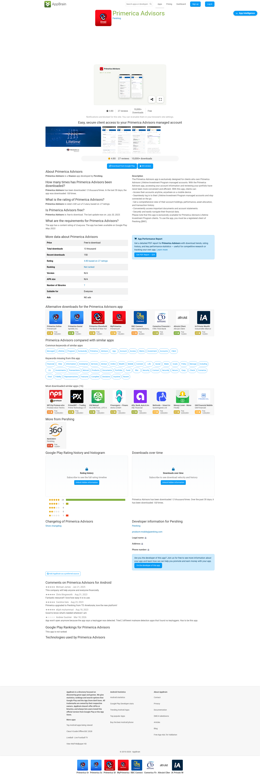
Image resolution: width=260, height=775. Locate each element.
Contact (155, 370)
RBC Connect (137, 326)
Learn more (162, 249)
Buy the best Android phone (121, 722)
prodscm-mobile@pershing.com (147, 532)
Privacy (157, 704)
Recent (126, 377)
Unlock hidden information (87, 482)
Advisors (104, 351)
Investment (152, 351)
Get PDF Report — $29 (145, 255)
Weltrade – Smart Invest (161, 405)
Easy (184, 370)
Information (71, 364)
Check (192, 370)
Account (123, 351)
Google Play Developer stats (122, 704)
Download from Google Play (123, 166)
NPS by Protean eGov (56, 405)
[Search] (151, 4)
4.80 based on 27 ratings (96, 261)
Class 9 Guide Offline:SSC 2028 (79, 731)
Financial (50, 364)
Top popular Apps (117, 716)
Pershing (68, 419)
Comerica (202, 370)
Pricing (169, 4)
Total (50, 377)
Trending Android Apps (119, 710)
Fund (128, 370)
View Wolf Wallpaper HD (76, 744)
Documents (107, 370)
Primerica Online (54, 326)
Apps (160, 4)
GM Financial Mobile (203, 405)
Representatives (71, 377)
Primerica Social (75, 326)
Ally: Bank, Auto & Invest (140, 405)
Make (166, 364)
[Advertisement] (127, 46)
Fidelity (58, 377)
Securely (165, 370)
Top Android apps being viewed (79, 725)
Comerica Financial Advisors (161, 326)
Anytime (116, 377)
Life (149, 364)
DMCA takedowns (161, 716)
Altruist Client (180, 326)
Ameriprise (83, 364)
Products (95, 370)
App (114, 351)
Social (157, 364)
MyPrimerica (115, 326)
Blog (156, 728)
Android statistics (117, 697)
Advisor (104, 364)
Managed (51, 351)
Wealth (122, 364)
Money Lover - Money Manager (182, 405)
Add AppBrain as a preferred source (64, 574)
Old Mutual (94, 405)
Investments (60, 370)
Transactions (74, 370)
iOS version (146, 166)
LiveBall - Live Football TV (77, 737)
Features (84, 377)
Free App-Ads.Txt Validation (165, 735)
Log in (209, 4)
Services (94, 364)
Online (113, 364)
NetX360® (51, 439)
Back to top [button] (253, 750)
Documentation (160, 710)
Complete (95, 377)
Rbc (136, 370)
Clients (141, 351)
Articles (157, 722)
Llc (49, 370)
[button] (173, 537)
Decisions (106, 377)
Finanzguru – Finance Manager (119, 405)
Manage (193, 364)
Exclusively (82, 351)
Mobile (130, 364)
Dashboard (181, 4)
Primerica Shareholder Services (98, 326)
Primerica (94, 351)
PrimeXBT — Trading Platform (77, 405)
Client (173, 351)
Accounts (164, 351)
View (60, 364)
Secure (175, 370)
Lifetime (61, 351)
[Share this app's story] (151, 99)
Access (133, 351)
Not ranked (89, 267)
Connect (139, 364)
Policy (183, 364)
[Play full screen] (160, 99)
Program (71, 351)
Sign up (195, 4)
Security (146, 370)
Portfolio (118, 370)
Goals (175, 364)
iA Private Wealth (202, 326)
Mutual (86, 370)
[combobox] (137, 4)
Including (203, 364)
